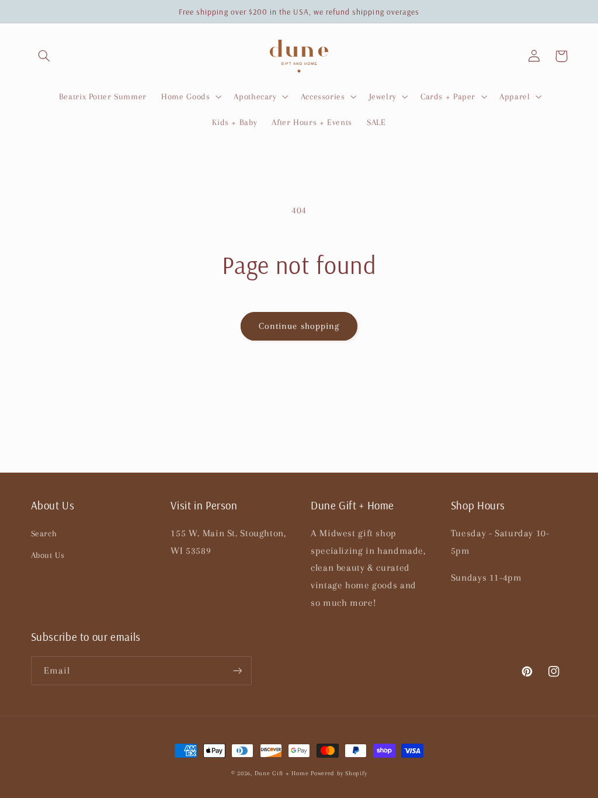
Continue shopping (299, 326)
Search (44, 533)
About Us (48, 555)
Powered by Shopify (339, 773)
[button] (44, 56)
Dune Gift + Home (282, 773)
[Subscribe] (237, 670)
